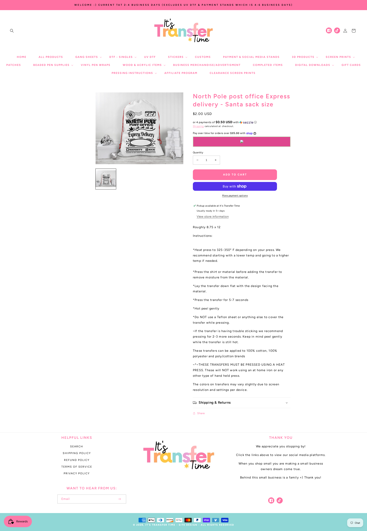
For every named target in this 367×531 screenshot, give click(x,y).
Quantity (198, 152)
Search (76, 446)
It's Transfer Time (160, 524)
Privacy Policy (77, 473)
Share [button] (201, 413)
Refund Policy (76, 460)
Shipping (198, 126)
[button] (12, 31)
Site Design (188, 524)
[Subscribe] (119, 499)
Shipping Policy (77, 453)
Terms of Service (76, 466)
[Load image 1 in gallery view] (106, 179)
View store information (213, 216)
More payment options (235, 195)
